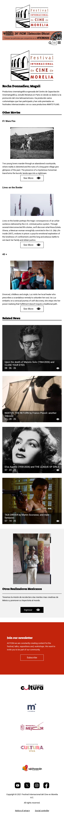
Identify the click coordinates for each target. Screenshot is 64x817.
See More (28, 178)
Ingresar (28, 610)
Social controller (42, 810)
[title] (32, 695)
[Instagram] (37, 787)
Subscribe (32, 657)
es (54, 43)
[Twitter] (27, 787)
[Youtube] (18, 787)
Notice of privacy (22, 810)
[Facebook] (46, 787)
